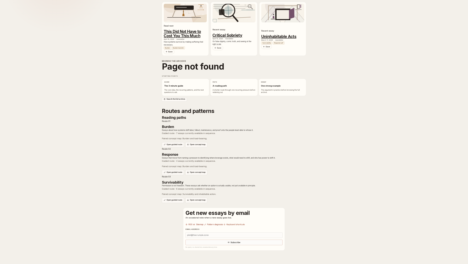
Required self (278, 43)
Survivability (266, 43)
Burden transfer (178, 48)
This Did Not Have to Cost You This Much (182, 33)
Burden (167, 48)
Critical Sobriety (227, 35)
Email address (192, 229)
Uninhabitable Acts (278, 36)
